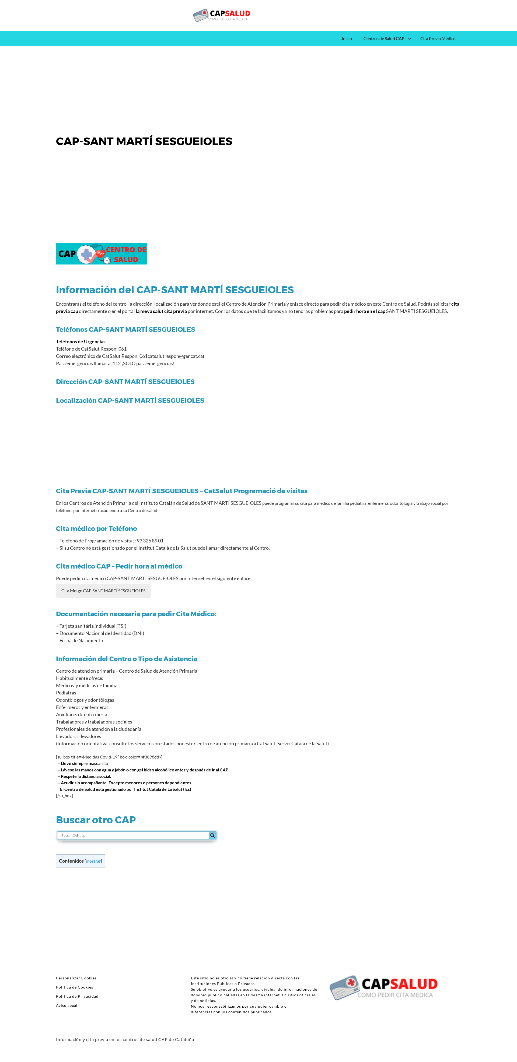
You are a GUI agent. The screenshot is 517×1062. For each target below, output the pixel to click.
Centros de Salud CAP (384, 38)
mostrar (93, 860)
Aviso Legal (67, 1005)
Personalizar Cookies (76, 978)
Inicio (347, 38)
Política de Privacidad (77, 996)
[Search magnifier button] (212, 835)
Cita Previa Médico (438, 38)
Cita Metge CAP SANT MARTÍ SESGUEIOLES (103, 590)
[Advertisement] (258, 86)
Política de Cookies (74, 987)
